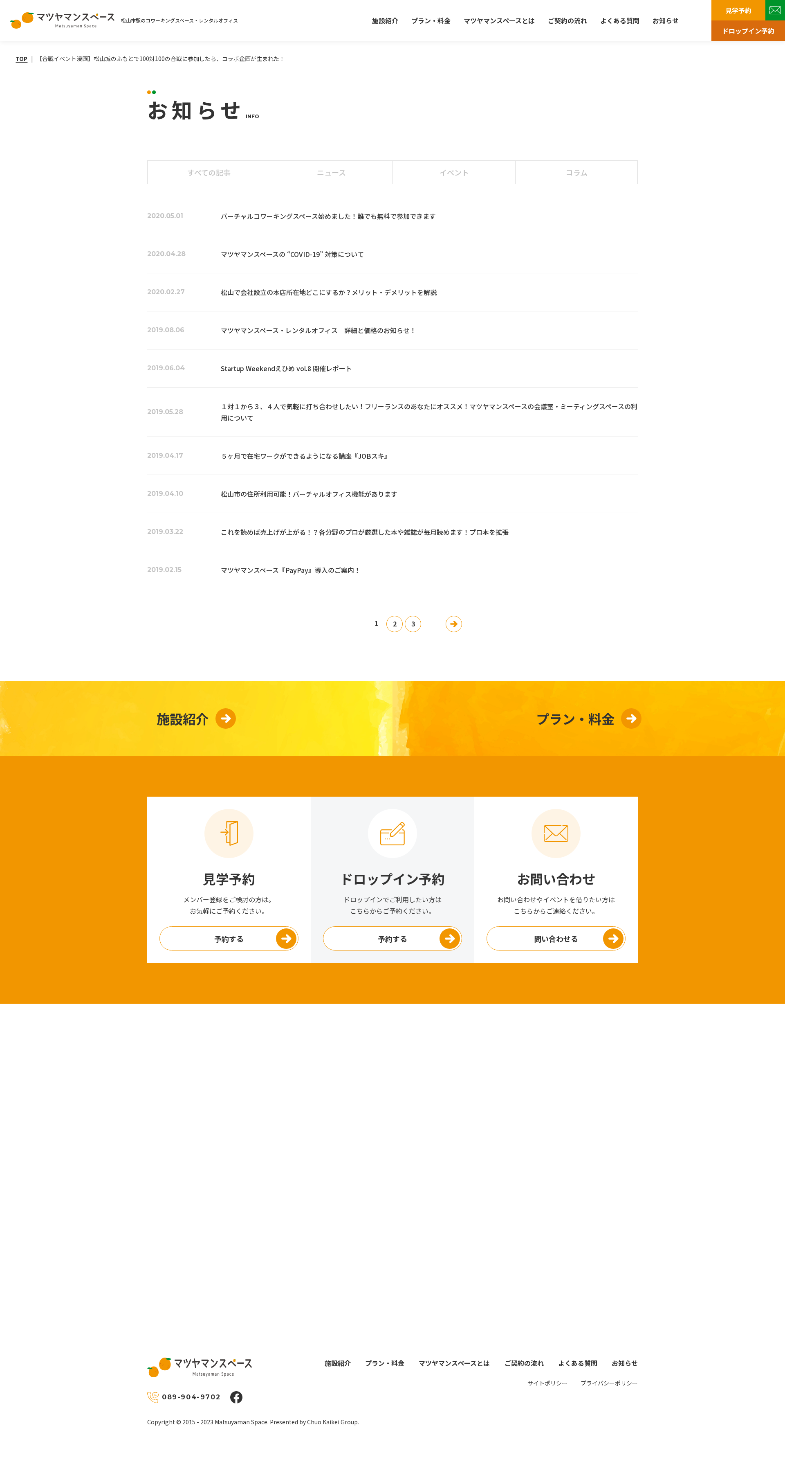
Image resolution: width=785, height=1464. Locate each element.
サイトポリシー (547, 1383)
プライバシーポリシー (609, 1383)
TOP (21, 58)
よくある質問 (619, 20)
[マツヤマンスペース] (62, 20)
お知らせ (666, 20)
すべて (209, 172)
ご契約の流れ (567, 20)
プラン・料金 (431, 20)
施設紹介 (385, 20)
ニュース (331, 172)
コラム (577, 172)
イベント (454, 172)
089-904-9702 (191, 1397)
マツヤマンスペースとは (499, 20)
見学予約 (738, 10)
